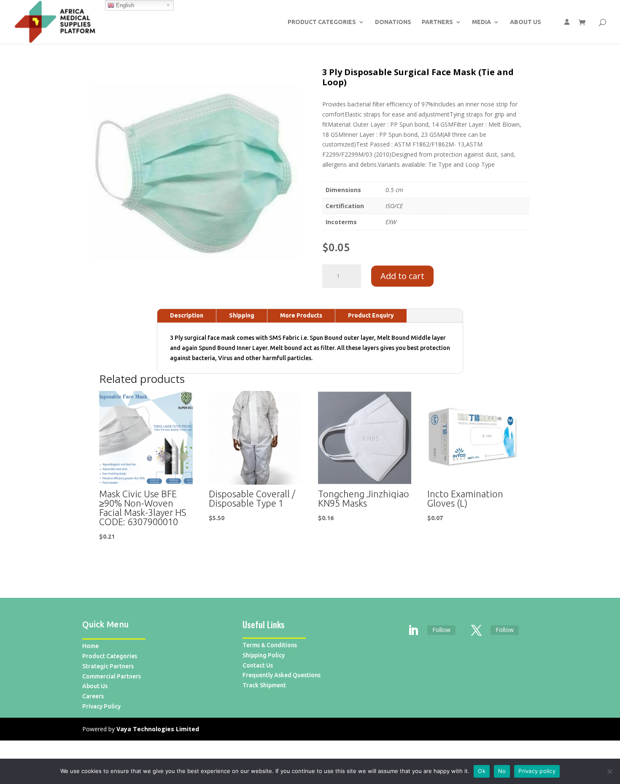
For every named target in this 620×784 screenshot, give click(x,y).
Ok (481, 771)
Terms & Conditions (270, 645)
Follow (441, 630)
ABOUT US (525, 22)
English (124, 5)
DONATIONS (393, 22)
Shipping (241, 315)
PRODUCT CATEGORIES (322, 22)
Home (90, 646)
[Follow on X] (476, 630)
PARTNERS (437, 22)
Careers (93, 696)
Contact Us (258, 665)
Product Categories (109, 656)
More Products (301, 315)
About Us (95, 686)
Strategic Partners (108, 666)
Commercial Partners (111, 676)
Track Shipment (264, 685)
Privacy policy (536, 771)
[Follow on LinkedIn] (413, 630)
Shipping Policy (264, 655)
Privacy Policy (101, 706)
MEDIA (481, 22)
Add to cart (402, 276)
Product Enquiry (371, 315)
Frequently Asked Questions (282, 675)
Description (186, 315)
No (502, 771)
